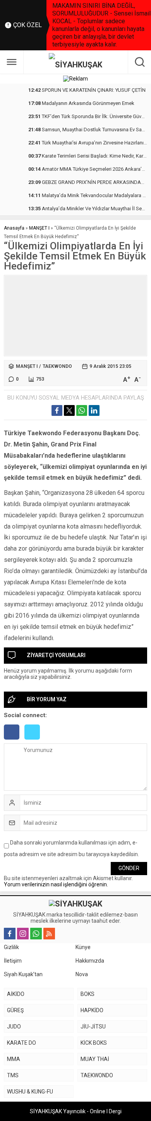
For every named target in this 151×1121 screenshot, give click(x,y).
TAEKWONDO (57, 366)
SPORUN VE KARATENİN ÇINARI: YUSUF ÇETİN (87, 90)
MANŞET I (39, 228)
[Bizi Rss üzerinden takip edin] (49, 933)
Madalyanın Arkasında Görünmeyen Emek (81, 103)
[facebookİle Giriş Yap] (14, 740)
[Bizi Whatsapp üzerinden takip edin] (36, 933)
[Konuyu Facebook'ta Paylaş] (56, 410)
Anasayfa (14, 228)
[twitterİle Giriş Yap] (34, 740)
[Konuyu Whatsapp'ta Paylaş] (81, 410)
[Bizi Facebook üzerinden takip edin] (9, 933)
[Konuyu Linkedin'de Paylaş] (94, 410)
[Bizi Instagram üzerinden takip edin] (23, 933)
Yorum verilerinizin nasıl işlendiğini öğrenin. (56, 884)
